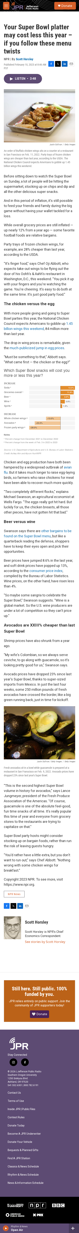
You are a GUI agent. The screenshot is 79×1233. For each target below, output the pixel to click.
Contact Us (14, 1092)
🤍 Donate (39, 1014)
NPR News (14, 894)
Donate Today (16, 1125)
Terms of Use (16, 1101)
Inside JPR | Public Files (21, 1109)
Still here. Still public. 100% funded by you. (39, 991)
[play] (5, 1228)
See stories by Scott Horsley (45, 942)
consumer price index (46, 571)
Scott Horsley (24, 59)
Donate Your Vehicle (20, 1142)
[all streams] (74, 1228)
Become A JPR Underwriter (24, 1133)
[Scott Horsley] (12, 927)
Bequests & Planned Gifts (23, 1150)
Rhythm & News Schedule (23, 1174)
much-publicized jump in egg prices (37, 348)
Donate (66, 5)
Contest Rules (16, 1117)
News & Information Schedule (26, 1183)
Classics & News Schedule (23, 1166)
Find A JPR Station (19, 1158)
